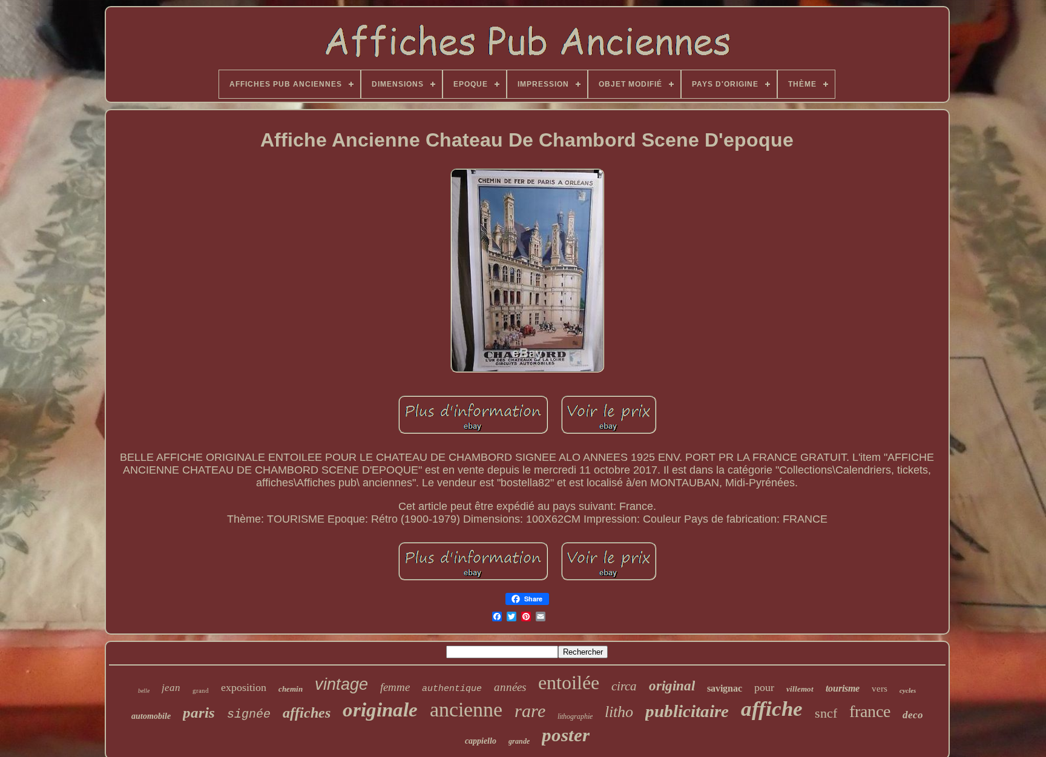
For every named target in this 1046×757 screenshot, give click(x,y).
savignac (724, 688)
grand (200, 690)
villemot (800, 688)
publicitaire (687, 711)
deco (913, 715)
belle (144, 690)
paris (199, 712)
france (869, 711)
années (510, 687)
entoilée (568, 682)
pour (764, 687)
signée (249, 714)
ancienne (466, 709)
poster (566, 734)
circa (624, 686)
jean (171, 687)
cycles (908, 690)
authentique (452, 689)
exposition (243, 687)
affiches (307, 713)
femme (395, 687)
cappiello (480, 740)
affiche (772, 709)
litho (619, 712)
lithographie (575, 716)
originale (380, 710)
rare (530, 711)
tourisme (843, 688)
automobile (151, 716)
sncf (826, 713)
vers (879, 688)
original (672, 685)
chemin (290, 688)
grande (519, 741)
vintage (341, 684)
